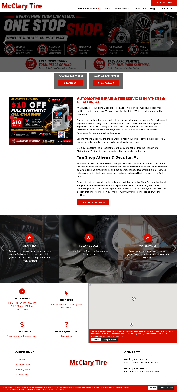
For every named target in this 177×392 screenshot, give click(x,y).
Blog (152, 8)
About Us (139, 8)
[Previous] (5, 43)
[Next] (171, 43)
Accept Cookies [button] (166, 388)
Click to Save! (106, 83)
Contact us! (66, 333)
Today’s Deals (121, 8)
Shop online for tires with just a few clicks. (66, 303)
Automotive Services (86, 8)
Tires (105, 8)
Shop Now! (70, 83)
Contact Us (166, 8)
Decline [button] (153, 388)
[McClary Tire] (22, 4)
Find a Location (164, 2)
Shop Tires (23, 374)
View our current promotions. (22, 333)
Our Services (24, 364)
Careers (22, 359)
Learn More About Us (93, 202)
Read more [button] (62, 389)
